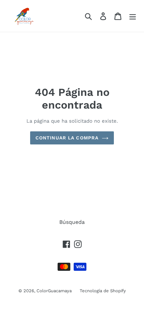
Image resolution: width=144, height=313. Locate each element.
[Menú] (132, 15)
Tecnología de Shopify (103, 290)
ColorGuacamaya (55, 290)
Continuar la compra (66, 137)
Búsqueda (72, 222)
